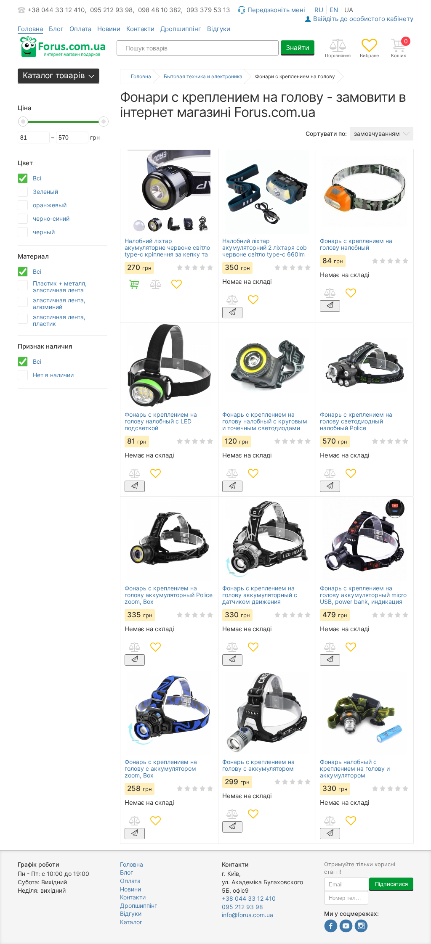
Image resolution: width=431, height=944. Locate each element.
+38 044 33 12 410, (56, 10)
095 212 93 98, (112, 10)
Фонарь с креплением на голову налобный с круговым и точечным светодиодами (264, 421)
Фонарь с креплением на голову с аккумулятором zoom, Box (161, 769)
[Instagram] (361, 927)
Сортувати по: (326, 133)
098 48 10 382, (160, 10)
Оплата (80, 29)
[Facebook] (331, 927)
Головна (131, 864)
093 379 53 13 (208, 10)
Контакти (140, 29)
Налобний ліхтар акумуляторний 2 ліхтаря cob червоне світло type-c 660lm (264, 248)
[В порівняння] (155, 284)
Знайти (297, 47)
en (334, 10)
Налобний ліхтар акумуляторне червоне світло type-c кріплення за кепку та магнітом (167, 248)
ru (318, 10)
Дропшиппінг (180, 29)
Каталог (131, 921)
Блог (56, 29)
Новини (108, 29)
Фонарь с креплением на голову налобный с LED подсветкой (161, 421)
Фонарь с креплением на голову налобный (356, 244)
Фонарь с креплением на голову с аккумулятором (258, 765)
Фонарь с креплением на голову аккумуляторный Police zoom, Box (169, 595)
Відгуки (218, 29)
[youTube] (346, 927)
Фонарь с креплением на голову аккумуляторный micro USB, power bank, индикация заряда (363, 595)
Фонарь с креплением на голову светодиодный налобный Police (356, 421)
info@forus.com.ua (247, 914)
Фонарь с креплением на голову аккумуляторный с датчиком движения (259, 595)
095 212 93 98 (242, 906)
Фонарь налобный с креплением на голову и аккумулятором (355, 769)
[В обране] (176, 284)
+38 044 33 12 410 (249, 898)
